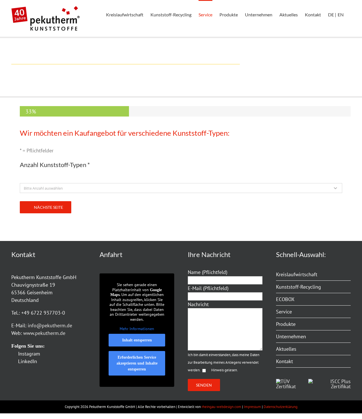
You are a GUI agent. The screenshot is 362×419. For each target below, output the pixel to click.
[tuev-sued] (287, 381)
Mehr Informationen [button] (137, 328)
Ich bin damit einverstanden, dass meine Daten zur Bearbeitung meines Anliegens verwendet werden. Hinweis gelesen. (223, 362)
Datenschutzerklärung (281, 406)
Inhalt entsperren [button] (137, 340)
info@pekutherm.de (50, 325)
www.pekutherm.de (44, 333)
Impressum (252, 406)
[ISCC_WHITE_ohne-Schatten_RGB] (329, 381)
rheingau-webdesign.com (221, 406)
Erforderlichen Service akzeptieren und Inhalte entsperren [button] (137, 363)
